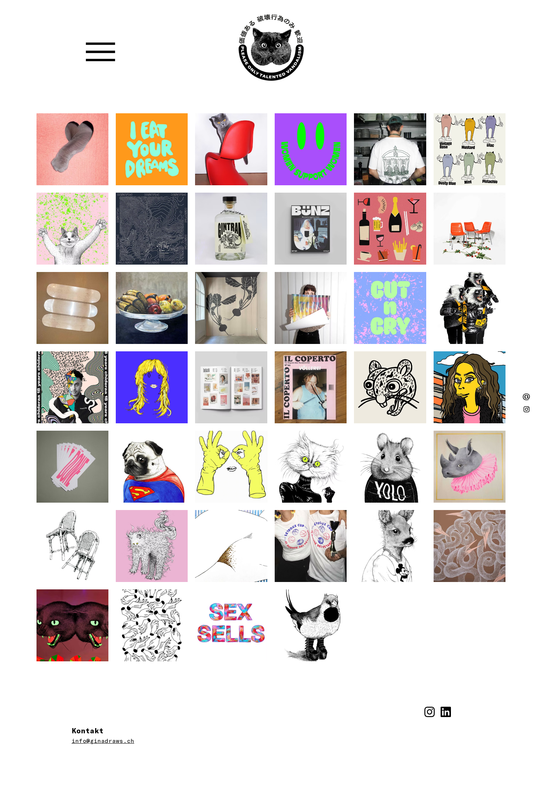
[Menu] (100, 52)
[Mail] (526, 397)
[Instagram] (526, 409)
